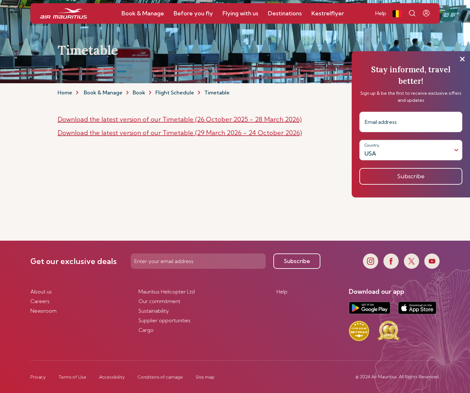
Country (371, 145)
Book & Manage (103, 92)
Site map (205, 377)
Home (65, 92)
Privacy (38, 377)
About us (41, 291)
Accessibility (112, 377)
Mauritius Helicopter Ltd (166, 291)
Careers (40, 301)
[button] (397, 13)
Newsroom (43, 311)
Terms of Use (72, 377)
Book (139, 92)
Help (282, 291)
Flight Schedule (174, 92)
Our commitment (159, 301)
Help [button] (380, 13)
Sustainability (153, 311)
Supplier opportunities (164, 320)
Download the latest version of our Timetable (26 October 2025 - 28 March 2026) (180, 119)
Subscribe (297, 261)
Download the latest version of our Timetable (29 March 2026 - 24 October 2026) (180, 133)
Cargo (145, 330)
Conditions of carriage (160, 377)
